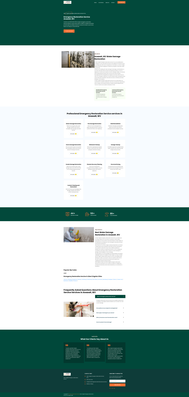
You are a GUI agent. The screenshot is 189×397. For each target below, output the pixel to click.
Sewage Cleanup (115, 145)
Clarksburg (84, 279)
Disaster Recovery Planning (94, 164)
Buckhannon (66, 280)
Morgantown (74, 279)
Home (95, 2)
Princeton (75, 280)
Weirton (114, 279)
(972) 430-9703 (121, 2)
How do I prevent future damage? (104, 322)
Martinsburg (105, 279)
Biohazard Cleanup (94, 145)
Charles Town (120, 279)
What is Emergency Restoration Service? (106, 296)
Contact (113, 2)
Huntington (110, 279)
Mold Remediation (115, 123)
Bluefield (70, 280)
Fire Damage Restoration (94, 123)
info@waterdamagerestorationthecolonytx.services (97, 381)
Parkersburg (89, 279)
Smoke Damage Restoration (73, 164)
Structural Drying (115, 164)
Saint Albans (95, 279)
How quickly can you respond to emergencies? (106, 308)
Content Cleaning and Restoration (73, 186)
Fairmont (65, 279)
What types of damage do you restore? (105, 312)
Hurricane (100, 279)
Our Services (101, 2)
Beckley (79, 279)
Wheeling (70, 279)
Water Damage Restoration (73, 123)
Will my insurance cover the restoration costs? (106, 317)
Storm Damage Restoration (73, 145)
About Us (107, 2)
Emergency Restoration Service (74, 394)
